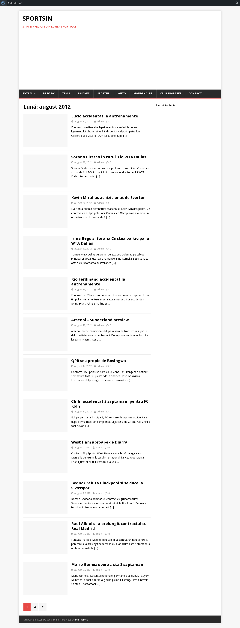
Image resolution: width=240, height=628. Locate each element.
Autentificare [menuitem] (15, 2)
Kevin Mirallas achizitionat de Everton (108, 197)
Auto (122, 93)
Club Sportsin (170, 93)
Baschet (84, 93)
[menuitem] (3, 3)
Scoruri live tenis (165, 105)
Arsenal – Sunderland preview (100, 319)
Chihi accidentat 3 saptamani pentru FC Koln (109, 404)
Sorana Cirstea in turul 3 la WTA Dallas (108, 156)
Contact (195, 93)
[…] (125, 135)
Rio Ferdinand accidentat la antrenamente (98, 282)
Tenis (66, 93)
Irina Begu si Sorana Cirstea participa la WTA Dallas (110, 241)
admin (100, 121)
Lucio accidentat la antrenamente (104, 116)
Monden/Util (143, 93)
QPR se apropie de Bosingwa (98, 360)
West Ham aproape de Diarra (99, 442)
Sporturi (103, 93)
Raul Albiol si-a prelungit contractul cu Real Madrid (109, 526)
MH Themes (81, 619)
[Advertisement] (120, 61)
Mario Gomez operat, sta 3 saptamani (108, 564)
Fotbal (27, 93)
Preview (49, 93)
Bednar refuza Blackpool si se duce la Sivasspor (107, 485)
